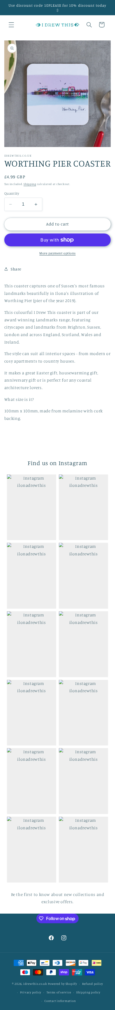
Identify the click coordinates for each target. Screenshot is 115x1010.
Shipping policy (88, 992)
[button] (11, 24)
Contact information (60, 1001)
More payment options (57, 253)
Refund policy (92, 984)
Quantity (11, 193)
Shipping (30, 184)
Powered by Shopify (62, 984)
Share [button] (16, 269)
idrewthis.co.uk (35, 984)
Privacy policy (30, 992)
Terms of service (59, 992)
